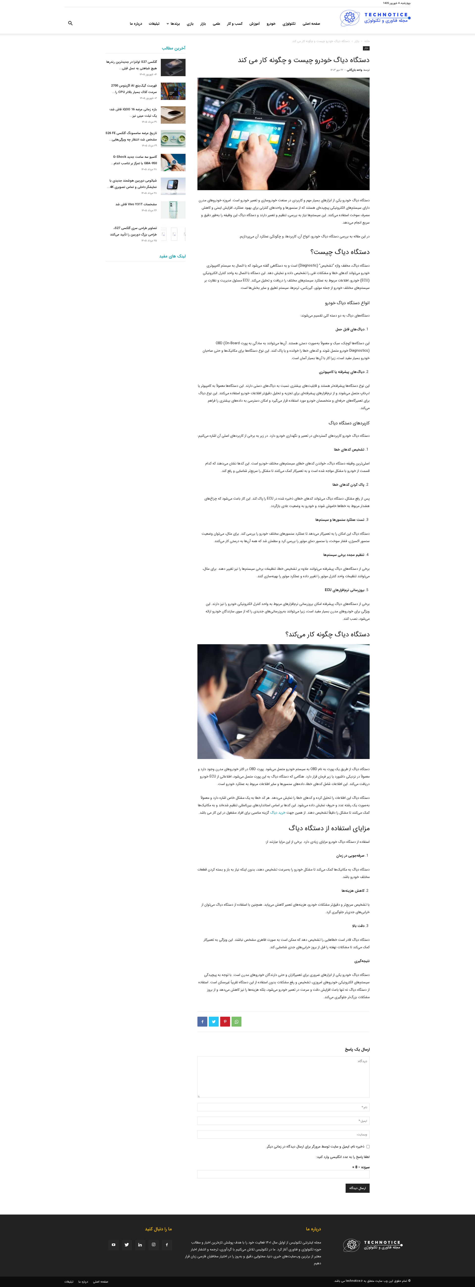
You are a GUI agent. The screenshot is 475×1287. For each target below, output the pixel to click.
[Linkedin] (140, 1245)
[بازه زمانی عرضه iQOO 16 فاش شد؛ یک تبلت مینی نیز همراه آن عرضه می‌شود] (173, 115)
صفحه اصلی (311, 23)
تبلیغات (154, 23)
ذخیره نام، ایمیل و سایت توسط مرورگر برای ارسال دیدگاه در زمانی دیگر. (315, 1146)
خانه (367, 41)
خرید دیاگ (277, 812)
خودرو (271, 23)
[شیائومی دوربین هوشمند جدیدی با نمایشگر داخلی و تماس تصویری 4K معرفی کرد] (173, 186)
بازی (190, 23)
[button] (70, 24)
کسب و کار (234, 23)
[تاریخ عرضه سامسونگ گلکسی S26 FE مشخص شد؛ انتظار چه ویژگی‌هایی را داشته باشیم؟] (173, 138)
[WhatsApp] (236, 1022)
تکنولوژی (289, 23)
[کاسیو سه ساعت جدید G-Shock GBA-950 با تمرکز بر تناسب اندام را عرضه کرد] (173, 162)
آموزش (254, 23)
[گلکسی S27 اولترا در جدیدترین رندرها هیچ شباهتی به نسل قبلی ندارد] (173, 67)
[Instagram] (154, 1245)
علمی (216, 23)
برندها (175, 23)
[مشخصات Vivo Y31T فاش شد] (173, 210)
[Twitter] (214, 1022)
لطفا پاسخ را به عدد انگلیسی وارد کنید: (343, 1157)
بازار (203, 23)
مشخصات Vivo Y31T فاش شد (136, 204)
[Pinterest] (225, 1022)
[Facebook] (202, 1022)
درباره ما (136, 23)
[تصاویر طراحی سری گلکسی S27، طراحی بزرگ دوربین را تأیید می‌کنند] (173, 233)
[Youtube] (114, 1245)
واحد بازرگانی (354, 70)
